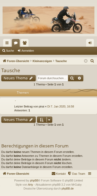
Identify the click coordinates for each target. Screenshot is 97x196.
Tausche (10, 70)
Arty (30, 184)
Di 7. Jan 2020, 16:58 (60, 106)
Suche (10, 50)
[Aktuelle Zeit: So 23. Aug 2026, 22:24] (85, 61)
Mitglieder (25, 44)
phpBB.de (68, 188)
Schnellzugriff (8, 44)
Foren (17, 44)
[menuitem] (92, 61)
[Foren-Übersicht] (48, 20)
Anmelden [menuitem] (91, 44)
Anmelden (27, 50)
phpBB (34, 180)
